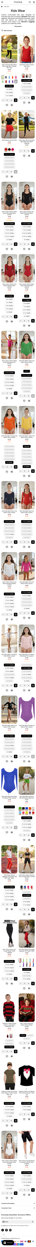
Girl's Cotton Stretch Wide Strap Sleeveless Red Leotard (26, 285)
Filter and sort (8, 30)
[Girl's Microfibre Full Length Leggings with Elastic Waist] (27, 934)
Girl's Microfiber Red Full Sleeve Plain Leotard (27, 511)
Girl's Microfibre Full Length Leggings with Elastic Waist (27, 950)
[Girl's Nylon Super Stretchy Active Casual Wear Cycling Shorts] (27, 859)
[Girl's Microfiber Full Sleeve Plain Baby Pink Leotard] (27, 639)
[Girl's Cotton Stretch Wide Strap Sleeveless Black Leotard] (9, 196)
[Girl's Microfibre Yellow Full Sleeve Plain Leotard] (27, 420)
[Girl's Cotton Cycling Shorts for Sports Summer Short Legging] (27, 1145)
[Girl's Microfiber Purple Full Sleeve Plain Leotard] (27, 710)
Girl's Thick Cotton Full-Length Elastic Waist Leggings (9, 951)
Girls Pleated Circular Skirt (9, 140)
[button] (34, 2)
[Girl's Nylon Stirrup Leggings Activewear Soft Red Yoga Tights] (9, 859)
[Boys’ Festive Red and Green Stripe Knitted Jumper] (27, 1008)
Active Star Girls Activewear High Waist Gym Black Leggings (27, 141)
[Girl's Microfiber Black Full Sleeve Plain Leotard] (9, 710)
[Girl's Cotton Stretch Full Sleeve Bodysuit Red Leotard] (9, 268)
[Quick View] (12, 105)
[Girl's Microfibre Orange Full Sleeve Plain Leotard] (9, 420)
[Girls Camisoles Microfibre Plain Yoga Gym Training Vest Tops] (9, 49)
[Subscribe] (32, 1222)
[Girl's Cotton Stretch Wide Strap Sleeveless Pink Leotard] (9, 345)
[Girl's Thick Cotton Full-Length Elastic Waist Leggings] (9, 934)
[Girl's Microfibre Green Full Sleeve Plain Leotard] (27, 345)
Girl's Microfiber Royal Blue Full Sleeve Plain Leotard (9, 797)
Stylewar (24, 16)
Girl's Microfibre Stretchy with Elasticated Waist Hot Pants (26, 798)
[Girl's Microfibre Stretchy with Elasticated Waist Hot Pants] (27, 781)
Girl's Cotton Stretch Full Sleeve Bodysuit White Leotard (9, 583)
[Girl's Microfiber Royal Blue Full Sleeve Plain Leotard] (9, 781)
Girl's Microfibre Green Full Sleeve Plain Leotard (26, 361)
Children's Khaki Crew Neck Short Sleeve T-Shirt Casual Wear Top (9, 1093)
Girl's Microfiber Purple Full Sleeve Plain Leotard (26, 726)
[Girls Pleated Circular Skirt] (9, 124)
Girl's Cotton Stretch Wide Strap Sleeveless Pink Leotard (9, 362)
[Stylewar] (18, 2)
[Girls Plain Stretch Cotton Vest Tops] (27, 49)
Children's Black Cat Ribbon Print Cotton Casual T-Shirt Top (27, 1093)
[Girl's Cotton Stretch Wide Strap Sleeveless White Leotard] (9, 1145)
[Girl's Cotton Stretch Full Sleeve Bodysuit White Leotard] (9, 566)
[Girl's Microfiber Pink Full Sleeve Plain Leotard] (27, 566)
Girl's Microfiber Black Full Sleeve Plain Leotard (9, 726)
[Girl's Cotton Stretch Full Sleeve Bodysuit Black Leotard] (27, 196)
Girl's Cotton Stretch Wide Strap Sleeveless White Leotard (9, 1162)
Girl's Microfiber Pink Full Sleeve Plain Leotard (27, 582)
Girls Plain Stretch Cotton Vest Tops (27, 65)
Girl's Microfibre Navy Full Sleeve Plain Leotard (9, 511)
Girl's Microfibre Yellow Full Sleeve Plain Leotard (26, 436)
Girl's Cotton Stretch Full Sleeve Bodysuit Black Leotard (27, 213)
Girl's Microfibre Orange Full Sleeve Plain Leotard (9, 436)
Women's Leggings (28, 22)
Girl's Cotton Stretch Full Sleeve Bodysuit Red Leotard (9, 285)
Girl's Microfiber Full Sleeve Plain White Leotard (9, 655)
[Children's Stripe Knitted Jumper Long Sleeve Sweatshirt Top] (9, 1008)
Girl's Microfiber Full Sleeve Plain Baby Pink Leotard (26, 655)
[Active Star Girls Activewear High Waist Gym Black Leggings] (27, 124)
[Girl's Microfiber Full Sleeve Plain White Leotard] (9, 639)
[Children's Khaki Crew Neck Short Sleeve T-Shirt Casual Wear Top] (9, 1076)
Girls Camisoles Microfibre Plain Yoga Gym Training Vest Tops (9, 66)
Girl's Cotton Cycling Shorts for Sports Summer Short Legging (27, 1162)
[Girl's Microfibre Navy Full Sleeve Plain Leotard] (9, 495)
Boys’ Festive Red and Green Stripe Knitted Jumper (26, 1025)
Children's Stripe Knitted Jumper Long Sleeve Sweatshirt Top (9, 1025)
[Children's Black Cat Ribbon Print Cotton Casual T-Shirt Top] (27, 1076)
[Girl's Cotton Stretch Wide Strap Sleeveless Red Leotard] (27, 268)
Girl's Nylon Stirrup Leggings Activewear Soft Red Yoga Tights (9, 876)
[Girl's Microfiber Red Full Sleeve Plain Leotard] (27, 495)
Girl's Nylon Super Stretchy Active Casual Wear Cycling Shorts (27, 876)
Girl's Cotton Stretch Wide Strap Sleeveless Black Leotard (9, 213)
